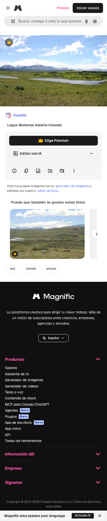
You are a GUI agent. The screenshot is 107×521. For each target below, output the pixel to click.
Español (53, 338)
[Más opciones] (74, 171)
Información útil (19, 453)
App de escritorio (24, 422)
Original (32, 42)
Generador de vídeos (21, 386)
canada (31, 269)
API (7, 435)
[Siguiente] (96, 234)
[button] (53, 338)
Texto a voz (14, 392)
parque (51, 269)
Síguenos (13, 482)
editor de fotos (48, 191)
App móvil (13, 428)
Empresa (13, 468)
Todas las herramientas (23, 441)
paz (12, 269)
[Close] (100, 516)
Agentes (17, 410)
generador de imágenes (72, 186)
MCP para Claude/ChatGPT (27, 404)
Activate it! (83, 516)
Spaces (11, 368)
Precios (63, 8)
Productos (14, 359)
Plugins (16, 416)
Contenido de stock (20, 398)
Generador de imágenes (24, 380)
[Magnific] (53, 297)
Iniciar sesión (88, 8)
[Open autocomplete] (11, 21)
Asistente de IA (17, 374)
